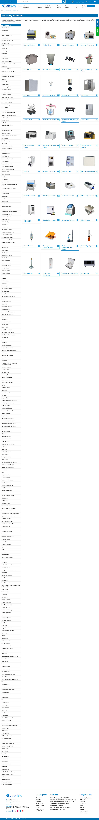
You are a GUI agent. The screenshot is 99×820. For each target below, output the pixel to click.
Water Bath (4, 766)
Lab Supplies (39, 6)
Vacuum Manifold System (8, 743)
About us (77, 6)
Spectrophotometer (6, 617)
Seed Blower (5, 580)
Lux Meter (4, 395)
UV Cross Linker (5, 733)
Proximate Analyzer (6, 544)
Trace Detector (5, 707)
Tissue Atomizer (6, 684)
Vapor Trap (4, 754)
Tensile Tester (5, 659)
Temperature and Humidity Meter (10, 656)
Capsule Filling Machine (7, 130)
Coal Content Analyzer (7, 166)
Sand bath (4, 578)
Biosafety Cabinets (6, 89)
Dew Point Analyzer (6, 206)
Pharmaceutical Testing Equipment (10, 513)
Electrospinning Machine (8, 240)
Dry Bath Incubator (6, 227)
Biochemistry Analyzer (7, 87)
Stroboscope (5, 638)
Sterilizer (4, 635)
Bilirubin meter (5, 84)
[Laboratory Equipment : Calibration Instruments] (51, 263)
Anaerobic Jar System (7, 61)
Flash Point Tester (6, 265)
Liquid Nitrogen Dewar (7, 393)
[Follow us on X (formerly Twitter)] (15, 811)
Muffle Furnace (5, 446)
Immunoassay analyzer (7, 355)
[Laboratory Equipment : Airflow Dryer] (31, 109)
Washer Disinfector (6, 764)
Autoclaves (4, 66)
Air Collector (5, 38)
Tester (3, 664)
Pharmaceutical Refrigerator (8, 511)
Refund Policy (83, 813)
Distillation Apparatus (7, 222)
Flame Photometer (6, 263)
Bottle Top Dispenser (7, 117)
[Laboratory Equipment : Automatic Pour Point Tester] (51, 135)
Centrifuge (4, 143)
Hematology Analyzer (7, 329)
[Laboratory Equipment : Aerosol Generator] (70, 35)
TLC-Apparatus (5, 702)
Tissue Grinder (5, 692)
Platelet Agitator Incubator (8, 529)
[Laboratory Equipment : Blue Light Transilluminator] (51, 236)
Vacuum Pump (5, 748)
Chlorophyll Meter (6, 153)
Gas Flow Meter (5, 291)
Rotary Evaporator (6, 567)
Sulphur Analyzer (6, 643)
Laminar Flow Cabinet (7, 377)
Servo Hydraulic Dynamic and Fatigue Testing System (11, 586)
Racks (3, 549)
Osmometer (4, 470)
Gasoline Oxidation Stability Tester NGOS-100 (63, 799)
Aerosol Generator (6, 33)
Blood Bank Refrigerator (7, 100)
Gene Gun (4, 299)
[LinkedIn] (20, 811)
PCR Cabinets (5, 498)
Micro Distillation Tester (7, 418)
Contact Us (83, 803)
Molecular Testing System (8, 444)
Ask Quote (91, 6)
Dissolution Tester (6, 219)
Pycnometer (4, 547)
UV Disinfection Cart (7, 736)
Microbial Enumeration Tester (9, 423)
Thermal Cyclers (6, 677)
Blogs (81, 805)
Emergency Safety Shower (8, 242)
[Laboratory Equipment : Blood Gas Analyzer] (70, 210)
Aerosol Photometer (7, 35)
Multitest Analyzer (6, 452)
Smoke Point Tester (6, 602)
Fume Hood (4, 283)
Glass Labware (40, 805)
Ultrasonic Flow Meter (7, 723)
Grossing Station (6, 309)
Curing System (5, 193)
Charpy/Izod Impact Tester (8, 146)
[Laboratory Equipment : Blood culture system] (51, 210)
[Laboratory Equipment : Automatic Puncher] (70, 135)
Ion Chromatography (7, 367)
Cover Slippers (5, 191)
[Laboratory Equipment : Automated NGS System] (31, 135)
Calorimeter (4, 128)
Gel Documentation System (8, 296)
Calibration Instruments (7, 123)
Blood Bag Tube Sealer (7, 97)
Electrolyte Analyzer (7, 234)
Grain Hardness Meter (7, 306)
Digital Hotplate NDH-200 (57, 809)
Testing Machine (6, 666)
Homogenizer (5, 337)
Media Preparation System (8, 403)
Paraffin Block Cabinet (7, 480)
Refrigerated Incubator (7, 557)
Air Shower (4, 56)
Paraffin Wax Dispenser (7, 485)
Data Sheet (59, 6)
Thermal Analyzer (6, 671)
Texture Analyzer (6, 669)
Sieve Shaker (5, 589)
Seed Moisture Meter (7, 583)
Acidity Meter (5, 30)
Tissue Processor (6, 694)
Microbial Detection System (8, 421)
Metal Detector (5, 416)
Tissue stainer (5, 697)
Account (88, 2)
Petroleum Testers (6, 506)
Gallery (82, 807)
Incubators (4, 360)
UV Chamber (5, 730)
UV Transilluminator (6, 738)
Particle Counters (6, 488)
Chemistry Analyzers (7, 148)
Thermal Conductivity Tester (9, 674)
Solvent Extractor (6, 607)
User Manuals (84, 811)
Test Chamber (5, 661)
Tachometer (4, 653)
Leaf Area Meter (6, 387)
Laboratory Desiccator (7, 375)
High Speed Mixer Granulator (9, 335)
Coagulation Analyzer (7, 164)
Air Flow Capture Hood (7, 40)
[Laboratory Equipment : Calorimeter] (89, 263)
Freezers (4, 278)
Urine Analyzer (5, 728)
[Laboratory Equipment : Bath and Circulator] (51, 161)
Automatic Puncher (6, 74)
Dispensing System (6, 216)
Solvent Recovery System (8, 610)
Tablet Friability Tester (7, 648)
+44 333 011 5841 (12, 804)
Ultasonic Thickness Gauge (8, 718)
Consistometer (5, 182)
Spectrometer (5, 615)
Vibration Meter (5, 759)
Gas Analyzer (5, 286)
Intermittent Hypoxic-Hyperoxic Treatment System (9, 363)
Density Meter (5, 204)
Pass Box (4, 493)
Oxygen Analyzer (6, 475)
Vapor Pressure (5, 751)
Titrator (3, 700)
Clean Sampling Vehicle (7, 159)
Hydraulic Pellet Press (7, 348)
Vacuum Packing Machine (8, 746)
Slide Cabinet (5, 592)
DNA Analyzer (5, 224)
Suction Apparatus (6, 641)
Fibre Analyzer (5, 252)
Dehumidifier (5, 201)
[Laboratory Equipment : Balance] (31, 161)
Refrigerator (5, 559)
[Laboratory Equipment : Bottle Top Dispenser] (89, 236)
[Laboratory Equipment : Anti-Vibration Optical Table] (70, 109)
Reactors (4, 552)
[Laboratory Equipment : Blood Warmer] (31, 236)
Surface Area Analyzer (7, 646)
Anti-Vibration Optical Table (8, 64)
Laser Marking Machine (7, 382)
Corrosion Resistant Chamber (9, 188)
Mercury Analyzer (6, 413)
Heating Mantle (5, 324)
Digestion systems (6, 209)
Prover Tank (5, 542)
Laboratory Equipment (26, 6)
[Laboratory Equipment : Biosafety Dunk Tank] (51, 185)
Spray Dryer (4, 625)
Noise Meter (5, 459)
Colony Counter (5, 171)
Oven (3, 472)
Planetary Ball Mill (6, 518)
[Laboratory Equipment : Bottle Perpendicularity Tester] (70, 236)
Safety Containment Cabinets (9, 570)
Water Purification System (8, 772)
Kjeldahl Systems (6, 369)
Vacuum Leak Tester (7, 741)
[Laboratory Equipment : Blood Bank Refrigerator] (31, 210)
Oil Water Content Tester (8, 464)
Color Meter (4, 177)
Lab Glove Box (5, 372)
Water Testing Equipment (8, 774)
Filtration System (6, 258)
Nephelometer (5, 454)
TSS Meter (4, 710)
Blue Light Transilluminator (8, 112)
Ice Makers (4, 353)
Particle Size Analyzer (7, 490)
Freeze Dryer (5, 276)
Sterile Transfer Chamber (8, 630)
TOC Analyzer (5, 705)
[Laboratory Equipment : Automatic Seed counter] (89, 135)
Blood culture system (7, 102)
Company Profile (67, 6)
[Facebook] (13, 811)
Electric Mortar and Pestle (8, 232)
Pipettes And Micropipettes (8, 516)
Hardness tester (6, 317)
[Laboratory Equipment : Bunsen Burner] (31, 263)
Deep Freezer (5, 199)
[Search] (63, 1)
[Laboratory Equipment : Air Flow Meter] (70, 59)
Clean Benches (5, 156)
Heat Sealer (5, 319)
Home (20, 6)
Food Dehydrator (6, 270)
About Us (82, 801)
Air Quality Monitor (6, 51)
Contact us (84, 6)
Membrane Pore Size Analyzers (9, 411)
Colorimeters (5, 179)
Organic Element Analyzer (8, 467)
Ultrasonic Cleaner (6, 720)
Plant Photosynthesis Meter (8, 524)
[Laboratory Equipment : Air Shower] (89, 85)
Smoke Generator (6, 599)
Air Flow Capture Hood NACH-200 (59, 803)
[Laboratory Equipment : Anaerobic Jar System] (51, 109)
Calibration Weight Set (7, 125)
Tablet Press (5, 651)
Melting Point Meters (7, 408)
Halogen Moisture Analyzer (8, 312)
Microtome (4, 434)
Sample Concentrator (7, 575)
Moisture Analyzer (6, 439)
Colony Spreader (6, 174)
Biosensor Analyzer (6, 94)
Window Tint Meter (6, 782)
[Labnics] (9, 6)
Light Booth (4, 390)
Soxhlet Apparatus (6, 612)
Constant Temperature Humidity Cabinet (9, 185)
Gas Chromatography (7, 288)
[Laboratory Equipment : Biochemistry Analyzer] (89, 161)
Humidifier (4, 342)
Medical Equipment (48, 6)
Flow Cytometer (5, 268)
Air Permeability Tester (7, 46)
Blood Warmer (5, 110)
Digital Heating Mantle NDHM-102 (59, 798)
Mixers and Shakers (6, 436)
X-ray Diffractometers (7, 784)
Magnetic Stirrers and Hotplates (9, 400)
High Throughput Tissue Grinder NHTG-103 (62, 801)
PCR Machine (5, 500)
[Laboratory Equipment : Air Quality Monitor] (51, 85)
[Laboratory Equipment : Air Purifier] (31, 85)
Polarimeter (4, 534)
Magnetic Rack (5, 398)
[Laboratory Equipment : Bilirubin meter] (70, 161)
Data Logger (5, 196)
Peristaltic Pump (6, 503)
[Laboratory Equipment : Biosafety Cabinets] (31, 185)
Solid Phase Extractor (7, 605)
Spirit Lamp (4, 623)
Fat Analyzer (5, 250)
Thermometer (5, 682)
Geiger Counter (5, 294)
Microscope (4, 429)
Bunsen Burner (5, 120)
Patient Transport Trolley (8, 495)
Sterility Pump (5, 633)
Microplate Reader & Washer (9, 426)
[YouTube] (23, 811)
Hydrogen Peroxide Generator (9, 350)
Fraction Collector (6, 273)
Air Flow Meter (5, 43)
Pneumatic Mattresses (7, 531)
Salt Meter (4, 572)
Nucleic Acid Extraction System (9, 462)
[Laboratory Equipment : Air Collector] (31, 59)
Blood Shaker (5, 107)
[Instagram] (18, 811)
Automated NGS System (8, 69)
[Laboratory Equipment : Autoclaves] (89, 109)
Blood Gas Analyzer (6, 105)
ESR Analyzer (5, 247)
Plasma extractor (6, 526)
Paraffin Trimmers (6, 482)
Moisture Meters (6, 441)
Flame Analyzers (6, 260)
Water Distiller (5, 769)
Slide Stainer (5, 597)
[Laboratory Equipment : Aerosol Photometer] (89, 35)
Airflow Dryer (5, 58)
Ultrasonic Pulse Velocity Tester (9, 725)
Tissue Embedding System (8, 689)
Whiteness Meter (6, 779)
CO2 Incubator (5, 161)
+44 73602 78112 (79, 2)
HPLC (3, 340)
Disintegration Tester (7, 214)
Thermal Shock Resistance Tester (10, 679)
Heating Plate (5, 327)
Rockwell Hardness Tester (8, 565)
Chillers (3, 151)
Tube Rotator (5, 715)
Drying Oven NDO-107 (56, 805)
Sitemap (82, 809)
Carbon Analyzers (6, 133)
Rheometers (5, 562)
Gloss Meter (5, 304)
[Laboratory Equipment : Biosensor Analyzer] (70, 185)
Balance (4, 79)
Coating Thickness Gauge (8, 169)
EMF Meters (4, 245)
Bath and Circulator (6, 82)
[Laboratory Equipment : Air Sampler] (70, 85)
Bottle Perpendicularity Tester (9, 115)
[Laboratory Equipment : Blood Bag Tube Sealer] (89, 185)
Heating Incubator (6, 322)
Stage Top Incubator (7, 628)
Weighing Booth (6, 777)
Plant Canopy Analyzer (7, 521)
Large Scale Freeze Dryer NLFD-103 (60, 807)
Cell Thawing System (7, 141)
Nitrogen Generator (6, 457)
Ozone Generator (6, 477)
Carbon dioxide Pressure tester (9, 135)
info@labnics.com (7, 2)
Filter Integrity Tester (7, 255)
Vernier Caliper (5, 756)
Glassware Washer (6, 301)
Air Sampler (4, 53)
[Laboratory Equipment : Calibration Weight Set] (70, 263)
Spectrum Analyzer (6, 620)
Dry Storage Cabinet (7, 229)
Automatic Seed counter (8, 76)
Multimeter (4, 449)
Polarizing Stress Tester (7, 536)
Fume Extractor (5, 281)
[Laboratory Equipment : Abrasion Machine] (31, 35)
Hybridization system (7, 345)
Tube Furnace (5, 713)
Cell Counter (5, 138)
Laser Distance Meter (7, 380)
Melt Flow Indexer (6, 405)
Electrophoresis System (7, 237)
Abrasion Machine (6, 28)
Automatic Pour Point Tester (9, 71)
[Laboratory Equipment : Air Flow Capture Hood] (51, 59)
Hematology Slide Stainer (8, 332)
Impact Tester (5, 358)
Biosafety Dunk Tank (7, 92)
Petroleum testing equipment (9, 508)
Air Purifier (4, 48)
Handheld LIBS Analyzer (8, 314)
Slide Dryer (4, 594)
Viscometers (5, 761)
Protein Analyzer (6, 539)
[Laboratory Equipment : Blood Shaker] (89, 210)
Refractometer (5, 554)
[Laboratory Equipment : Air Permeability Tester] (89, 59)
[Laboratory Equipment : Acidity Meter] (51, 35)
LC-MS (3, 385)
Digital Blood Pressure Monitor (9, 211)
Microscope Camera (6, 431)
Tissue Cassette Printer (7, 687)
